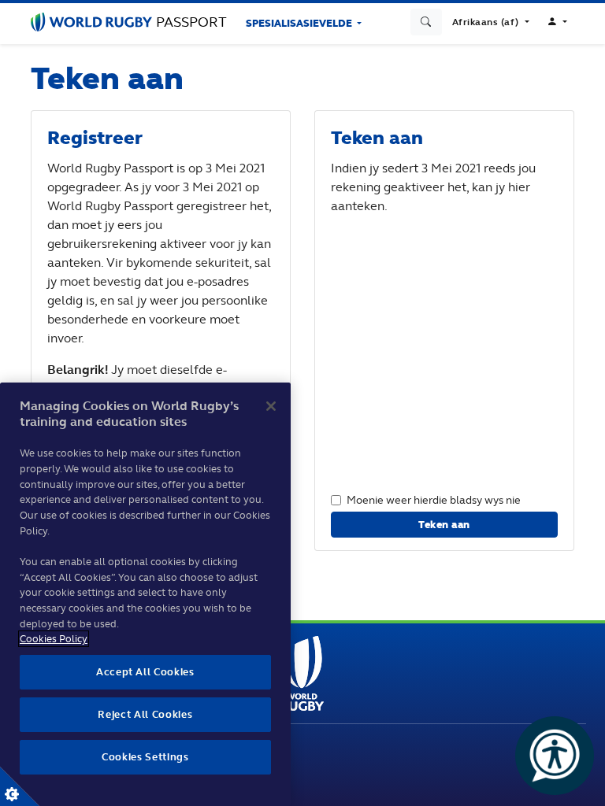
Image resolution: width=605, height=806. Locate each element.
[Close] (271, 406)
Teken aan (444, 524)
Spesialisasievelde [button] (300, 23)
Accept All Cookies (145, 671)
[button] (490, 22)
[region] (145, 594)
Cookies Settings (19, 786)
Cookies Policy (53, 638)
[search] (426, 22)
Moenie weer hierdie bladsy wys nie (434, 499)
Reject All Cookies (145, 714)
